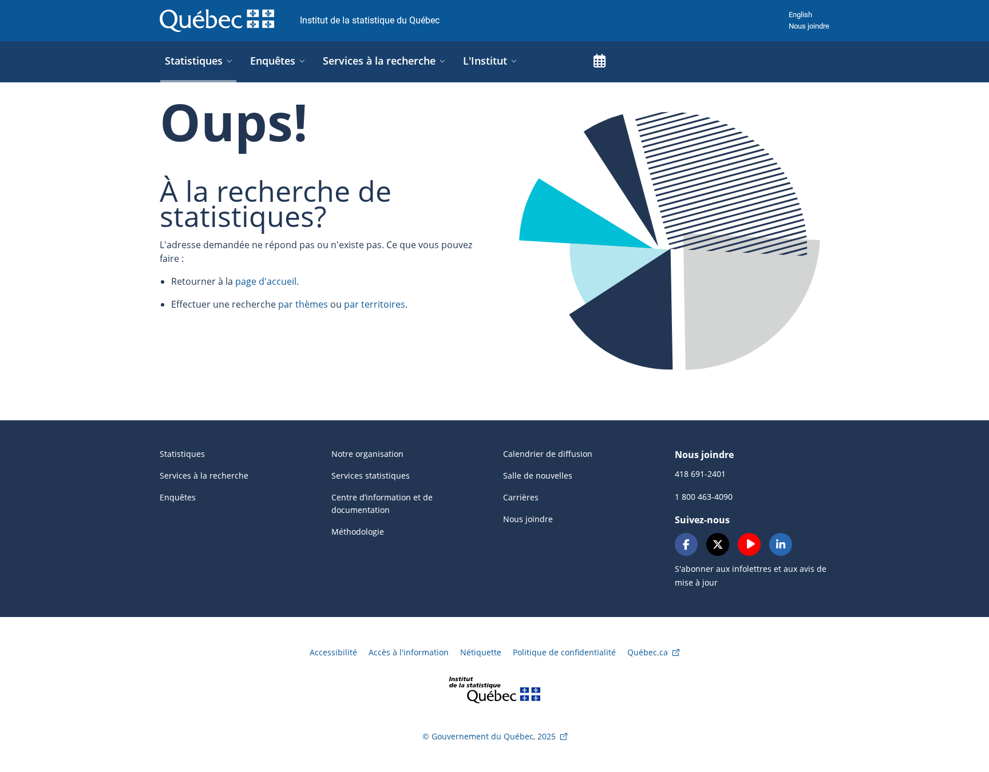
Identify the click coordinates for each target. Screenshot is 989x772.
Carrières (521, 497)
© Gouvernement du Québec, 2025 (489, 736)
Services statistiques (370, 475)
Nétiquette (480, 652)
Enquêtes (178, 497)
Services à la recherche (204, 475)
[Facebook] (686, 544)
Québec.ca (647, 652)
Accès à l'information (409, 652)
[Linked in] (780, 544)
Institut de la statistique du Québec (370, 20)
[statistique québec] (494, 688)
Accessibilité (333, 652)
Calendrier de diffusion (547, 453)
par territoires (374, 304)
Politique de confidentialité (564, 652)
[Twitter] (717, 544)
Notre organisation (367, 453)
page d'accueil (265, 281)
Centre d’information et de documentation (382, 503)
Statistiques (182, 453)
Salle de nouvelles (537, 475)
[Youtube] (749, 544)
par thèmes (303, 304)
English (800, 14)
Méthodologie (357, 531)
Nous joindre (809, 26)
